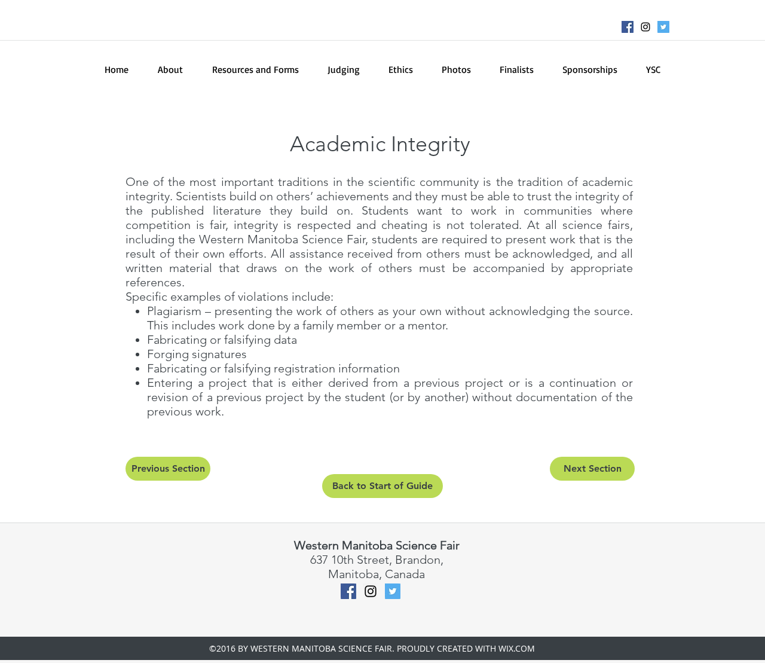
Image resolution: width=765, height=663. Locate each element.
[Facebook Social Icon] (628, 27)
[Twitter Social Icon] (663, 27)
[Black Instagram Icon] (645, 27)
